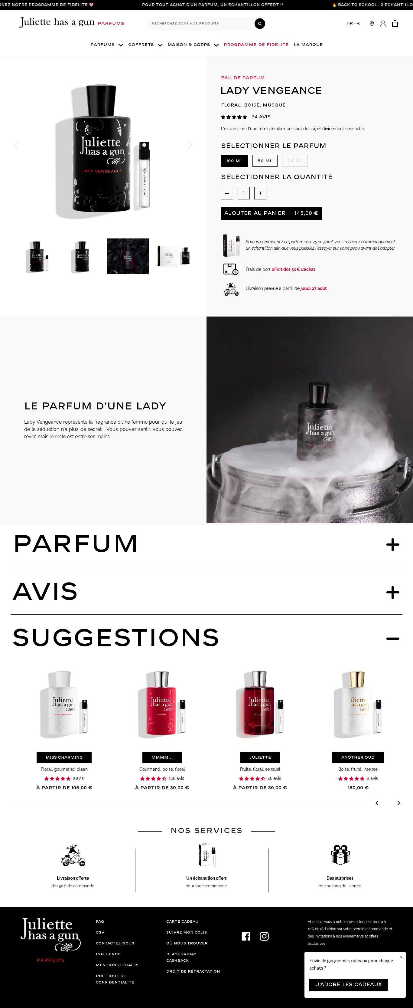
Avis (45, 592)
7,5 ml (295, 161)
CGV (100, 932)
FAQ (100, 922)
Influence (108, 954)
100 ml (234, 161)
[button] (234, 117)
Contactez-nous (115, 943)
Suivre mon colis (186, 932)
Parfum (75, 544)
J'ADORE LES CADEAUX (349, 985)
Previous (17, 144)
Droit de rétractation (193, 972)
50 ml (265, 161)
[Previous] (377, 803)
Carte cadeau (182, 922)
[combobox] (206, 23)
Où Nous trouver (187, 943)
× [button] (401, 957)
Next (190, 144)
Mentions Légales (117, 965)
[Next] (398, 803)
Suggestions (116, 638)
